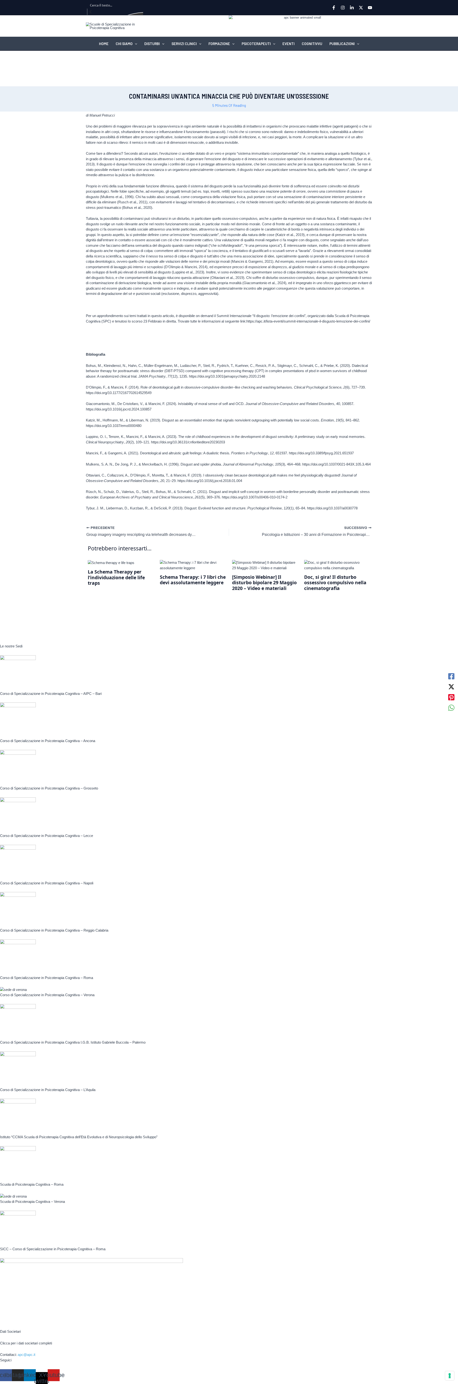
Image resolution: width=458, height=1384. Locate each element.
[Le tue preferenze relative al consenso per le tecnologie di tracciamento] (449, 1375)
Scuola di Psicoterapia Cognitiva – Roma (31, 1184)
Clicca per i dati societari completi (26, 1343)
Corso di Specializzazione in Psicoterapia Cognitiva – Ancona (47, 741)
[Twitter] (361, 7)
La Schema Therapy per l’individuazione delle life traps (116, 577)
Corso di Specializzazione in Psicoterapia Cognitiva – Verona (47, 995)
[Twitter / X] (451, 687)
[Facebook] (334, 7)
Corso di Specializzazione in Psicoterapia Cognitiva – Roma (46, 978)
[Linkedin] (352, 7)
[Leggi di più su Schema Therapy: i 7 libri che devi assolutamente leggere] (193, 565)
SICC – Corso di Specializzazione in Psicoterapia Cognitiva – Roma (52, 1249)
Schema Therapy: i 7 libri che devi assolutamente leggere (193, 580)
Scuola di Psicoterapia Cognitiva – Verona (32, 1201)
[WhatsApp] (451, 708)
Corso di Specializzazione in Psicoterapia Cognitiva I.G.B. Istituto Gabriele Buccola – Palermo (73, 1042)
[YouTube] (370, 7)
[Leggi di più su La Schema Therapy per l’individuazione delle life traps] (111, 562)
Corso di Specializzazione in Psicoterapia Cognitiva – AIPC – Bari (51, 694)
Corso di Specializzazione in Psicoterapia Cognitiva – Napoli (46, 883)
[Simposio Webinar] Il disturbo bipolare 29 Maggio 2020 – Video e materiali (264, 582)
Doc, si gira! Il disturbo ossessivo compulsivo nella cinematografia (335, 582)
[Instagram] (343, 7)
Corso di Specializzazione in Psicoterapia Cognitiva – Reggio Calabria (54, 930)
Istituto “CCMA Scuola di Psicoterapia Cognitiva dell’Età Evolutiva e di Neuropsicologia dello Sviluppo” (78, 1137)
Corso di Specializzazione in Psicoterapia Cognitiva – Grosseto (49, 788)
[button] (135, 43)
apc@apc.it (26, 1355)
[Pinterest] (451, 697)
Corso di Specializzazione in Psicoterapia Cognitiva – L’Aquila (47, 1090)
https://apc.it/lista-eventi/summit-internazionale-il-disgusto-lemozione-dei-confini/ (308, 321)
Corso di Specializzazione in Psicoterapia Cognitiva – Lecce (46, 836)
